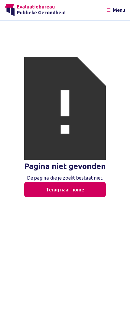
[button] (115, 10)
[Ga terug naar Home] (35, 10)
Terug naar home (65, 189)
